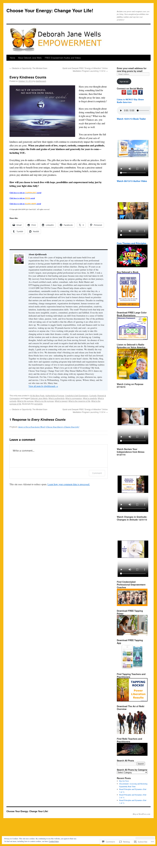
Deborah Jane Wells (39, 398)
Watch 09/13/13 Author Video (132, 181)
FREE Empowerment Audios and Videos (63, 57)
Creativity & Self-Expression (76, 395)
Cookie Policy (54, 841)
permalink (38, 403)
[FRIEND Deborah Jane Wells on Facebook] (140, 94)
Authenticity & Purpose (54, 395)
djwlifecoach (41, 81)
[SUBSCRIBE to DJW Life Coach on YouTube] (134, 94)
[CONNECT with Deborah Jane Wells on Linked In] (129, 94)
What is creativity (90, 398)
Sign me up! (124, 81)
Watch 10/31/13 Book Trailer (131, 118)
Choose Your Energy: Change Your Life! (49, 10)
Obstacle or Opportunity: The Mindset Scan (28, 68)
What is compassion (73, 398)
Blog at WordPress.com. (142, 814)
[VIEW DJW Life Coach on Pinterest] (123, 94)
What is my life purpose (44, 401)
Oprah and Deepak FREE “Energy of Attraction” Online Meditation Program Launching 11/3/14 (85, 69)
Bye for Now (124, 781)
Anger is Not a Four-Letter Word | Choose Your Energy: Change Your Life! (48, 426)
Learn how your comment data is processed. (69, 484)
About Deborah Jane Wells (30, 57)
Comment (97, 473)
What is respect (61, 401)
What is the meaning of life (79, 401)
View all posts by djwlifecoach (43, 386)
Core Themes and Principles (131, 243)
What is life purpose (25, 401)
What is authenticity (56, 398)
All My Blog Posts (37, 395)
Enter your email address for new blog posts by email (131, 69)
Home (12, 57)
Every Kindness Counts (28, 77)
